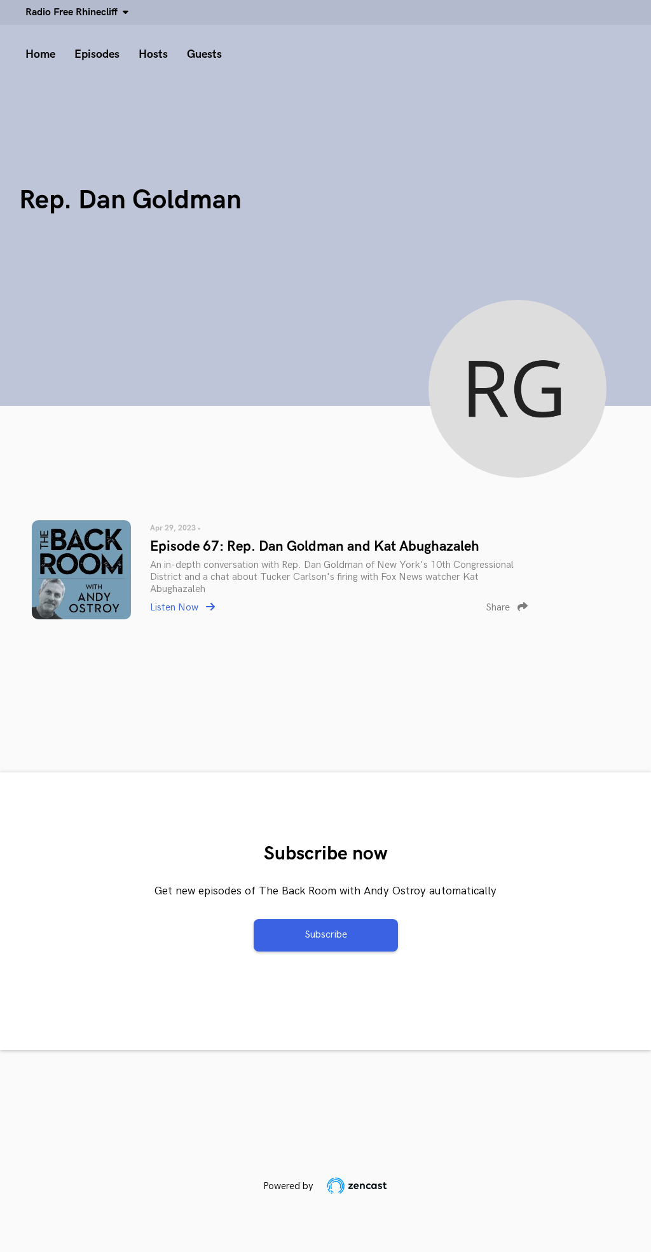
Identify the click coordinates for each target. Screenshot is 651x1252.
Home (40, 54)
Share (499, 608)
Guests (204, 54)
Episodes (97, 54)
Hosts (153, 54)
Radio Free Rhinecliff (74, 12)
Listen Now (175, 608)
